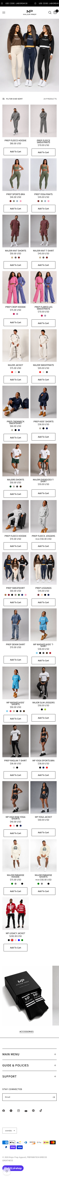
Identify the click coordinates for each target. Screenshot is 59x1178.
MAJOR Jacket (15, 365)
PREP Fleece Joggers (43, 536)
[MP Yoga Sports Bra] (43, 741)
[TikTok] (43, 1110)
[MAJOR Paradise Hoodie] (15, 855)
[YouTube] (28, 1111)
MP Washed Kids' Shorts (15, 703)
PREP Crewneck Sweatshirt (15, 422)
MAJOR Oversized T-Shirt (43, 480)
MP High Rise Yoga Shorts (15, 818)
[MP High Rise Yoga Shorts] (15, 797)
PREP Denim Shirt (15, 644)
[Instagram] (20, 1110)
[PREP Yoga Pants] (43, 174)
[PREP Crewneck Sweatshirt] (15, 402)
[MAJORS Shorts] (15, 460)
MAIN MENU (11, 1054)
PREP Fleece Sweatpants (43, 141)
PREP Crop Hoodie (15, 307)
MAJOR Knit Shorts (15, 250)
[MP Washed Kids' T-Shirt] (43, 624)
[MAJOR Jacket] (15, 345)
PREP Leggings (43, 588)
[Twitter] (13, 1110)
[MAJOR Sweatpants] (43, 345)
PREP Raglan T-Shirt (15, 760)
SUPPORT (9, 1076)
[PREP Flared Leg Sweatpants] (43, 287)
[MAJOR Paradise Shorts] (43, 855)
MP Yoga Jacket (43, 817)
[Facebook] (5, 1110)
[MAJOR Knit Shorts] (15, 231)
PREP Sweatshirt (15, 588)
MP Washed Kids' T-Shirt (43, 645)
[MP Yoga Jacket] (43, 797)
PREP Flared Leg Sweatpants (43, 308)
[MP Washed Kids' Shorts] (15, 683)
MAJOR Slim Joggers (43, 702)
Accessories (27, 1031)
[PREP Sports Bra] (15, 174)
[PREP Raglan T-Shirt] (15, 741)
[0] (55, 13)
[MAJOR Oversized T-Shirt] (43, 460)
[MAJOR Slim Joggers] (43, 683)
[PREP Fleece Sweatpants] (43, 121)
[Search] (50, 13)
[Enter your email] (53, 1097)
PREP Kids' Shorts (43, 421)
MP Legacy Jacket (15, 933)
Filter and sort (14, 99)
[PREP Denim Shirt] (15, 624)
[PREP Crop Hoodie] (15, 287)
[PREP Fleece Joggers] (43, 516)
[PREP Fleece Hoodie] (15, 121)
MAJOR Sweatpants (43, 365)
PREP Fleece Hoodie (15, 140)
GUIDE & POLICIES (15, 1065)
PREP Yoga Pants (43, 194)
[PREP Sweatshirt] (15, 568)
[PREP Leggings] (43, 568)
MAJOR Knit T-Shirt (43, 250)
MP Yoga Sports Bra (43, 760)
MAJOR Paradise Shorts (43, 876)
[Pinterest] (35, 1110)
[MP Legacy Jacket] (15, 913)
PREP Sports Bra (15, 194)
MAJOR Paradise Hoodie (15, 876)
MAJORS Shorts (15, 479)
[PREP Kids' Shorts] (43, 402)
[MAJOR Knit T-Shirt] (43, 231)
